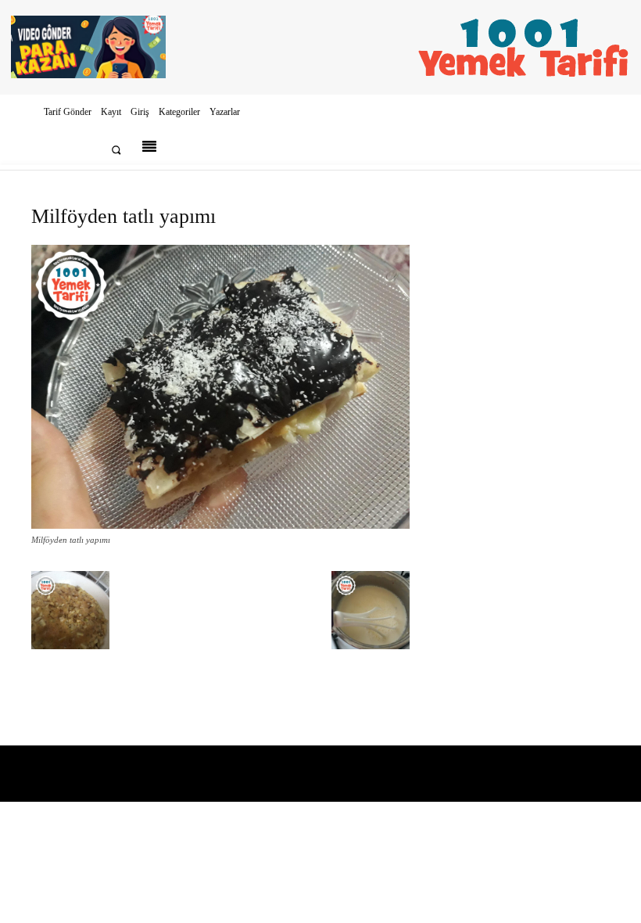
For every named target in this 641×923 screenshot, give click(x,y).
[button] (116, 150)
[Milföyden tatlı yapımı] (220, 525)
